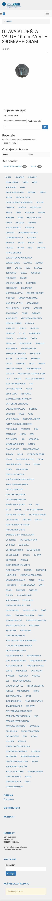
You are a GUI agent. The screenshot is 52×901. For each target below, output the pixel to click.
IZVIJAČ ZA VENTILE (14, 686)
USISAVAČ (10, 232)
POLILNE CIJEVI (12, 308)
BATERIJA (10, 242)
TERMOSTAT (11, 273)
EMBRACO (36, 313)
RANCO (23, 278)
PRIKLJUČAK (11, 429)
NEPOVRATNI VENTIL (25, 459)
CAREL (28, 696)
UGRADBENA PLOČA (14, 237)
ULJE (8, 378)
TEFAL (18, 212)
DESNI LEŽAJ (11, 393)
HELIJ (8, 268)
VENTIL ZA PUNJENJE (15, 474)
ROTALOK (10, 373)
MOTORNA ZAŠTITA (14, 293)
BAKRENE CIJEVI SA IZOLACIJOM (20, 534)
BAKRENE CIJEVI (23, 197)
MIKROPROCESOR (31, 449)
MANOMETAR (11, 348)
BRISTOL (9, 338)
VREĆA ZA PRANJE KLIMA (17, 761)
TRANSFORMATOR (14, 706)
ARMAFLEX (10, 328)
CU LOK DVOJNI (12, 555)
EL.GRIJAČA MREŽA (37, 514)
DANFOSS (41, 247)
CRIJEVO (9, 247)
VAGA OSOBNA (12, 610)
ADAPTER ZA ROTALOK (15, 494)
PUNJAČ (9, 691)
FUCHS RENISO (12, 449)
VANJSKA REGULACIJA (15, 580)
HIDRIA (23, 434)
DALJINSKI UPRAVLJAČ (15, 409)
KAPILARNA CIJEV (13, 464)
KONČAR (22, 207)
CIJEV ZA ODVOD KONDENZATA (19, 202)
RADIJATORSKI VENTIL (15, 529)
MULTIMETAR (36, 670)
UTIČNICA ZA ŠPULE (35, 454)
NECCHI (34, 736)
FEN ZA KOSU (35, 207)
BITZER (31, 444)
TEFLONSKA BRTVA (38, 660)
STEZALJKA (34, 726)
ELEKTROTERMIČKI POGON (18, 524)
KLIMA (8, 177)
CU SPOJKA (24, 545)
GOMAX (37, 464)
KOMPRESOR (34, 333)
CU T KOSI (10, 545)
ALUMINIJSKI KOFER (14, 786)
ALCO (28, 268)
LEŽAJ (31, 363)
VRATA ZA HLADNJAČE (34, 378)
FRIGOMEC (25, 429)
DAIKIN (25, 182)
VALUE (36, 166)
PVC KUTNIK (11, 630)
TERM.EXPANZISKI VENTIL (17, 484)
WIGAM (9, 197)
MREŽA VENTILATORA (15, 504)
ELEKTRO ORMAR (13, 323)
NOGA (40, 615)
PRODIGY (28, 570)
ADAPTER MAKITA (13, 776)
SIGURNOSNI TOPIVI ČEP (16, 766)
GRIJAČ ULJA (11, 731)
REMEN (41, 363)
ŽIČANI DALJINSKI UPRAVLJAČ (19, 398)
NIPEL (30, 247)
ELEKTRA (28, 263)
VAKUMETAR (21, 670)
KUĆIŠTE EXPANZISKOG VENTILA (20, 479)
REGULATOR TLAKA (35, 665)
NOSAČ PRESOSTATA (30, 731)
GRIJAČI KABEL (12, 519)
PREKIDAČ (20, 363)
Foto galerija (9, 799)
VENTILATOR (35, 353)
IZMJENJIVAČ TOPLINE (15, 514)
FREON (26, 308)
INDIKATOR (31, 283)
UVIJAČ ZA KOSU (30, 610)
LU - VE (22, 333)
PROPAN (24, 560)
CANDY (9, 222)
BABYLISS (33, 590)
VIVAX (22, 187)
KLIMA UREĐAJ (12, 182)
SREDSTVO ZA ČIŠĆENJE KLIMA (31, 373)
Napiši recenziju (34, 121)
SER (31, 383)
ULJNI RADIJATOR (27, 585)
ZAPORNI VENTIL (34, 655)
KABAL (8, 615)
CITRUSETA (28, 600)
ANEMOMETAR (23, 691)
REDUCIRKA (34, 625)
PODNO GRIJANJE (13, 252)
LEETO (27, 781)
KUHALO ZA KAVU (24, 595)
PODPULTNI (41, 570)
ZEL (7, 681)
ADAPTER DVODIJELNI (15, 635)
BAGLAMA (31, 237)
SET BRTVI (30, 706)
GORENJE (10, 207)
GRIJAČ (9, 363)
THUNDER (10, 675)
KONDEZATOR (25, 343)
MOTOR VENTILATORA (28, 298)
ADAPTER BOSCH (13, 781)
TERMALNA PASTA (13, 696)
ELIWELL (38, 268)
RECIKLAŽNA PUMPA (31, 419)
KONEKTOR (35, 273)
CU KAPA (37, 555)
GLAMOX (39, 263)
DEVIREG (27, 519)
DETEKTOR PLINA (28, 348)
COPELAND (22, 338)
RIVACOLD (39, 343)
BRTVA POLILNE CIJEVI (15, 726)
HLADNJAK (29, 212)
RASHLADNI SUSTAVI (15, 166)
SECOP (29, 388)
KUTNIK (9, 358)
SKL (23, 439)
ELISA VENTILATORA (22, 681)
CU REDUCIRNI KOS (14, 550)
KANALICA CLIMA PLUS (36, 620)
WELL (41, 585)
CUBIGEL (36, 675)
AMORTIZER (21, 358)
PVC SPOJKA (25, 630)
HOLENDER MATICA (14, 655)
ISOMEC (18, 509)
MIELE (31, 580)
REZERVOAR (11, 756)
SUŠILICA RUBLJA (13, 227)
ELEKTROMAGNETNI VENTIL (18, 565)
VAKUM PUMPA (12, 419)
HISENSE (33, 409)
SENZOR (38, 519)
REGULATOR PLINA (14, 368)
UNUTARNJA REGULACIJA (31, 575)
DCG (25, 736)
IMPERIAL (32, 192)
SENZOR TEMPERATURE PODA (19, 257)
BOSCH (9, 590)
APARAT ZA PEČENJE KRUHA (18, 716)
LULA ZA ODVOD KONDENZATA (19, 645)
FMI (30, 504)
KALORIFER (11, 585)
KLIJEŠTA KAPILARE (14, 665)
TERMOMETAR (22, 469)
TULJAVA (9, 454)
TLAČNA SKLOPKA (13, 701)
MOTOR (20, 247)
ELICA (41, 580)
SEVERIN (32, 222)
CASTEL (18, 268)
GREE (34, 182)
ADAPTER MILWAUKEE (30, 756)
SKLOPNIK (10, 298)
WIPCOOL (22, 741)
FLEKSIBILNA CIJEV (14, 620)
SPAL (32, 434)
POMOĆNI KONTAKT (35, 293)
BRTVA (31, 242)
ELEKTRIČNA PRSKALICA (16, 751)
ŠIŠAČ (43, 610)
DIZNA (40, 459)
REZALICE (20, 222)
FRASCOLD (11, 343)
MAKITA (28, 776)
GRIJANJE (32, 177)
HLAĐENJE (19, 177)
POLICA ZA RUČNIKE (14, 771)
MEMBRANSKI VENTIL (15, 444)
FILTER (21, 242)
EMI (37, 504)
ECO (36, 716)
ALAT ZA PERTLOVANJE (16, 660)
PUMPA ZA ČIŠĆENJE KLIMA (18, 746)
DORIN (25, 313)
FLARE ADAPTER (13, 570)
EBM (36, 429)
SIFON (36, 691)
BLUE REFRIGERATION (15, 383)
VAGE (30, 414)
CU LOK (26, 555)
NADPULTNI (11, 575)
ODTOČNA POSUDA (14, 388)
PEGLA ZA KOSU (34, 217)
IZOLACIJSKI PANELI (34, 509)
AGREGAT (38, 308)
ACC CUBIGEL (12, 313)
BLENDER (10, 217)
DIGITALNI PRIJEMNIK (25, 615)
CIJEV (40, 242)
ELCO (8, 509)
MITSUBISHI (11, 187)
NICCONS (34, 328)
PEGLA (9, 212)
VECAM (9, 459)
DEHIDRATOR (11, 288)
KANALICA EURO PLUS (15, 625)
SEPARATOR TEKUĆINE (16, 353)
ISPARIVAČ (10, 333)
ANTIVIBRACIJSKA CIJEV (31, 318)
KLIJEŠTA (10, 741)
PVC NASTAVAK (12, 736)
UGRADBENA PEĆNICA (28, 232)
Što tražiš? (10, 865)
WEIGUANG (34, 439)
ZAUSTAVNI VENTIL (14, 283)
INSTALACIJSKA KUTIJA (16, 650)
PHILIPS (9, 595)
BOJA (27, 464)
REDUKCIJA (23, 675)
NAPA (20, 217)
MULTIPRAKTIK (12, 600)
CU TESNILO (11, 540)
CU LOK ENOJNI (33, 550)
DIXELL (24, 273)
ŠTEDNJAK (29, 227)
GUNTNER (10, 414)
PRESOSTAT (11, 278)
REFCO (43, 192)
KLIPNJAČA (26, 393)
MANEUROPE (11, 318)
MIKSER (41, 212)
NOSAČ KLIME (32, 303)
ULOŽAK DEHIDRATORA (16, 499)
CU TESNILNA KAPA (28, 540)
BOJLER (39, 202)
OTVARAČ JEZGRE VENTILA (17, 721)
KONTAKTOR (26, 288)
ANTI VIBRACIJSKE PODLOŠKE (19, 711)
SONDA (9, 469)
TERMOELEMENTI (34, 368)
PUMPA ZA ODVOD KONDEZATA (19, 424)
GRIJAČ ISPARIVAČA (14, 489)
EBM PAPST (11, 434)
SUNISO (17, 378)
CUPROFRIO (11, 560)
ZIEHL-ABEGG (12, 439)
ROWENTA (20, 590)
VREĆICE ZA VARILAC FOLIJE (18, 605)
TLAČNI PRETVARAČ (34, 701)
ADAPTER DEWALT (35, 771)
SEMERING (35, 358)
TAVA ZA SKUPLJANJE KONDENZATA (21, 640)
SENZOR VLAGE (13, 263)
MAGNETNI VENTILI (14, 303)
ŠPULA (20, 454)
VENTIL (9, 670)
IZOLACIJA (29, 323)
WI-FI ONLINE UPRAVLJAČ (17, 404)
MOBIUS (22, 328)
